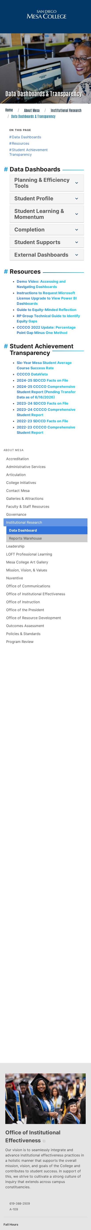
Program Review (20, 641)
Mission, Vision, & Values (26, 570)
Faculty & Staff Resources (27, 506)
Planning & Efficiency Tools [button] (46, 183)
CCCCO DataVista (32, 374)
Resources (20, 143)
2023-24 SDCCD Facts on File (42, 403)
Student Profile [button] (46, 198)
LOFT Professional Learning (29, 554)
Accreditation (17, 459)
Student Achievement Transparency (28, 152)
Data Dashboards (26, 137)
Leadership (15, 546)
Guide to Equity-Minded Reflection (46, 309)
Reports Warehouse (25, 538)
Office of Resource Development (33, 618)
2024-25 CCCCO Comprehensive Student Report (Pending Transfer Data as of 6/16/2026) (46, 391)
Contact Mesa (18, 490)
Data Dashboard (23, 530)
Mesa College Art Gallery (27, 562)
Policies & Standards (23, 633)
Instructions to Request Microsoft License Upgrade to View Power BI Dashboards (47, 298)
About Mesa (32, 110)
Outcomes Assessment (25, 626)
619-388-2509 (19, 1203)
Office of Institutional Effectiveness (35, 594)
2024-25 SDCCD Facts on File (42, 380)
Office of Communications (28, 586)
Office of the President (25, 610)
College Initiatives (21, 482)
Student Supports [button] (46, 242)
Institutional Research (66, 110)
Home (9, 110)
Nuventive (14, 578)
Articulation (16, 474)
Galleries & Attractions (24, 498)
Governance (16, 514)
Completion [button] (46, 229)
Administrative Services (26, 466)
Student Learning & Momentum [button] (46, 214)
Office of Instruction (23, 602)
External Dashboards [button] (46, 255)
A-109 (13, 1209)
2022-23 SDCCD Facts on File (42, 421)
